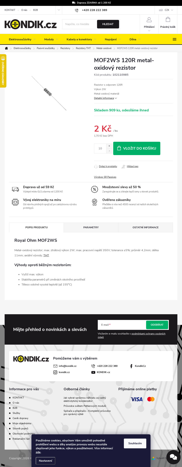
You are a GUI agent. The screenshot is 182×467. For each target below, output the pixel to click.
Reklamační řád (21, 439)
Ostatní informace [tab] (146, 227)
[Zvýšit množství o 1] (109, 146)
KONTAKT (10, 10)
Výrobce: (105, 177)
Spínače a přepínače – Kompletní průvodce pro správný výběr (87, 412)
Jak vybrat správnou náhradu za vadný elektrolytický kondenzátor (85, 399)
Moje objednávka (22, 423)
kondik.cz (64, 372)
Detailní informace (104, 98)
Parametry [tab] (91, 227)
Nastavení (45, 461)
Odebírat (157, 324)
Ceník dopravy (20, 418)
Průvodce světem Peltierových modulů (85, 406)
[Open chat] (173, 457)
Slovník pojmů (20, 428)
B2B (35, 10)
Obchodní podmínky (24, 433)
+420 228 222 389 (107, 366)
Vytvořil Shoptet (164, 458)
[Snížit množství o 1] (109, 151)
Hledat (108, 24)
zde (38, 452)
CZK (167, 10)
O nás (24, 10)
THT (46, 255)
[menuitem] (22, 39)
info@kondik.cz (67, 366)
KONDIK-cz (103, 372)
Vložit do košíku (139, 148)
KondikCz (140, 366)
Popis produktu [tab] (36, 227)
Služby (16, 413)
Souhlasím (135, 443)
